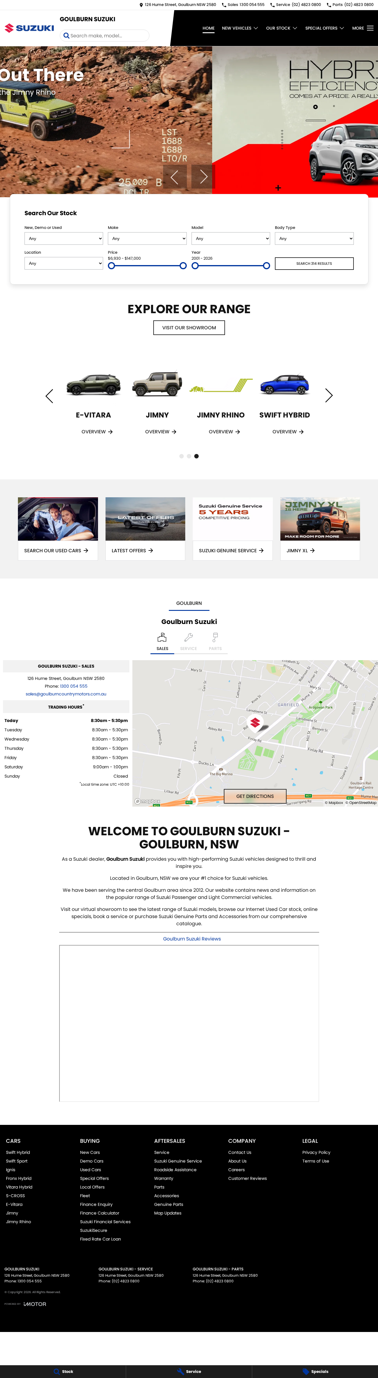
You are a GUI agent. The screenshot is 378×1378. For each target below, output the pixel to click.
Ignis (10, 1170)
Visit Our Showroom (189, 327)
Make (113, 227)
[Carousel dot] (181, 456)
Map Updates (167, 1213)
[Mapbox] (148, 801)
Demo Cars (91, 1161)
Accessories (166, 1196)
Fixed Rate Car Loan (100, 1239)
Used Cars (90, 1170)
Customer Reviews (247, 1178)
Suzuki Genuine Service (178, 1161)
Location (33, 252)
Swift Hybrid (18, 1152)
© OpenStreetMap (361, 802)
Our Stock (278, 28)
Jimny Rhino (18, 1222)
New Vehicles (236, 28)
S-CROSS (15, 1196)
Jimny (12, 1213)
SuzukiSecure (93, 1230)
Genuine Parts (168, 1204)
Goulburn (189, 603)
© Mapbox (334, 802)
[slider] (111, 265)
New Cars (90, 1152)
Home (209, 28)
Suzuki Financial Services (105, 1222)
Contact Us (239, 1152)
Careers (236, 1170)
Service (161, 1152)
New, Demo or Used (43, 227)
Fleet (85, 1196)
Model (197, 227)
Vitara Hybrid (19, 1187)
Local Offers (92, 1187)
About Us (237, 1161)
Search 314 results (314, 263)
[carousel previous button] (175, 177)
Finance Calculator (99, 1213)
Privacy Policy (316, 1152)
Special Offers (321, 28)
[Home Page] (29, 28)
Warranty (163, 1178)
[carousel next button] (203, 177)
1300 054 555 (74, 686)
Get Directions (255, 796)
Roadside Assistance (175, 1170)
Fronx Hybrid (18, 1178)
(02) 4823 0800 (126, 1281)
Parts (159, 1187)
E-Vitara (14, 1204)
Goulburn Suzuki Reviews (192, 938)
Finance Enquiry (96, 1204)
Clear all (342, 214)
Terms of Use (315, 1161)
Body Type (285, 227)
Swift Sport (16, 1161)
